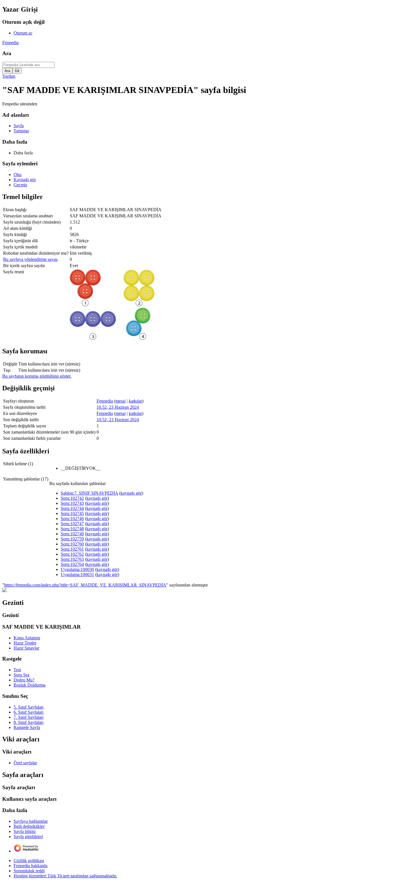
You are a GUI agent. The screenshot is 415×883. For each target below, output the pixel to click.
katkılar (135, 401)
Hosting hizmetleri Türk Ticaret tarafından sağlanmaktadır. (65, 875)
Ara (6, 53)
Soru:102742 (72, 498)
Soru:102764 (72, 564)
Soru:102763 (72, 559)
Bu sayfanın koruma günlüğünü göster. (36, 376)
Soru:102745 (72, 513)
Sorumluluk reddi (29, 870)
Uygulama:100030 (77, 569)
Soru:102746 (72, 518)
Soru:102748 (72, 528)
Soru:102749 (72, 533)
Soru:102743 (72, 503)
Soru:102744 (72, 508)
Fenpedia (10, 42)
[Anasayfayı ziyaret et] (4, 590)
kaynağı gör (131, 493)
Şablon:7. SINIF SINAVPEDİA (89, 493)
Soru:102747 (72, 523)
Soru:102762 (72, 554)
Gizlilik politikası (29, 860)
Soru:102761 (72, 549)
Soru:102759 (72, 538)
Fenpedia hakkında (30, 865)
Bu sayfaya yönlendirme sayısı (30, 259)
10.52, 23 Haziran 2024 (118, 407)
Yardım (8, 76)
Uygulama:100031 (77, 574)
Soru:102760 (72, 544)
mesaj (120, 401)
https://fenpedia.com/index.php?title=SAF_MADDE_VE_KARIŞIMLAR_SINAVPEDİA (85, 585)
